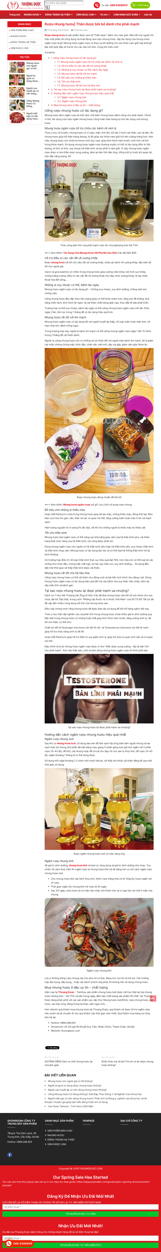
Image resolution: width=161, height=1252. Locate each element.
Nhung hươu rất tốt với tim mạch (77, 73)
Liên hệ (148, 14)
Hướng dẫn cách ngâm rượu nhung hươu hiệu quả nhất (82, 93)
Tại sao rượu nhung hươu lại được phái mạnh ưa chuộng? (83, 89)
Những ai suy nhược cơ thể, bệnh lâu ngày (82, 69)
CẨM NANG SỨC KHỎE (126, 14)
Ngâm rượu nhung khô (72, 101)
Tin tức (104, 14)
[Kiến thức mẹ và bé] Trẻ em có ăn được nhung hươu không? (127, 1063)
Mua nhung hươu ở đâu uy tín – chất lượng (75, 105)
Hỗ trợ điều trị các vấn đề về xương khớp (81, 65)
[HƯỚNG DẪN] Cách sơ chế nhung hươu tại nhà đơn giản (68, 1063)
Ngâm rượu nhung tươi (71, 97)
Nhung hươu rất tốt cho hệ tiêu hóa (78, 85)
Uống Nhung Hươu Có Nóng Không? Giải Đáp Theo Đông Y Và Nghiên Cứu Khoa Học (95, 1094)
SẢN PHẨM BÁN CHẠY (22, 30)
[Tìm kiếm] (47, 7)
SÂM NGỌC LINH (85, 14)
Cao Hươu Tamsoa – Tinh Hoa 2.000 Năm (70, 1106)
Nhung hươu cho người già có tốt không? (70, 1081)
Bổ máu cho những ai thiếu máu (76, 77)
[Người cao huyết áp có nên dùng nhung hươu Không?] (17, 92)
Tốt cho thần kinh (68, 81)
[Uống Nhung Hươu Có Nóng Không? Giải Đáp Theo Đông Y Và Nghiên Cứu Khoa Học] (17, 105)
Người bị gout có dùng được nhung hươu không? (74, 1085)
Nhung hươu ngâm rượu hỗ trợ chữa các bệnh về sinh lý (89, 61)
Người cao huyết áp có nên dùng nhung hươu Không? (77, 1089)
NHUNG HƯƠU (31, 14)
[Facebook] (9, 1154)
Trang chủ (14, 14)
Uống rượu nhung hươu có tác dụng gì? (73, 57)
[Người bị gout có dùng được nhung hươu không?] (17, 79)
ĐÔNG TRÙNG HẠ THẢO (57, 14)
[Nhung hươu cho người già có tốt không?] (17, 67)
